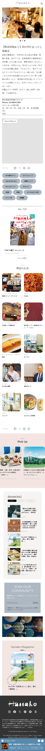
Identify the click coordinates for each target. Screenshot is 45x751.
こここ (32, 737)
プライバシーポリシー (27, 608)
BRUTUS (9, 735)
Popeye (40, 735)
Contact (30, 727)
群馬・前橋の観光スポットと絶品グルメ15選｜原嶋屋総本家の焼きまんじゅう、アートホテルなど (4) (26, 744)
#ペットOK (9, 198)
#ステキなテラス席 (32, 192)
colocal (20, 737)
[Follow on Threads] (35, 711)
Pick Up (22, 441)
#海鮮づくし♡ (28, 181)
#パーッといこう (28, 175)
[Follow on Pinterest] (25, 711)
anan (4, 735)
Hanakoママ (26, 737)
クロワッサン (24, 735)
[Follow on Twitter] (19, 711)
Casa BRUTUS (16, 735)
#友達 (7, 192)
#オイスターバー (11, 186)
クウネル (34, 735)
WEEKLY (21, 500)
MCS (35, 737)
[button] (20, 40)
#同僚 (18, 192)
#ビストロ (26, 186)
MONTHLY (31, 500)
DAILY (12, 500)
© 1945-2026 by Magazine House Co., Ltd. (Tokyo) (22, 731)
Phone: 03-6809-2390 (11, 102)
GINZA (30, 735)
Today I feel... (10, 741)
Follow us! (22, 632)
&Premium (11, 737)
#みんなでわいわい (11, 181)
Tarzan (16, 737)
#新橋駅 (22, 198)
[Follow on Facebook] (14, 711)
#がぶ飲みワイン (11, 175)
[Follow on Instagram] (9, 711)
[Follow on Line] (30, 711)
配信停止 (35, 602)
